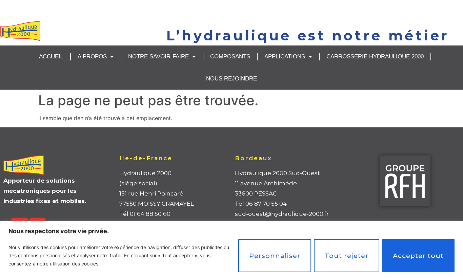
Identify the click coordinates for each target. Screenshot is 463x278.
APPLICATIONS (284, 56)
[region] (231, 249)
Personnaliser (274, 256)
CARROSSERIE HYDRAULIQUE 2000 (375, 56)
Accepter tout (418, 256)
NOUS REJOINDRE (231, 78)
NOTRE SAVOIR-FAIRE (158, 56)
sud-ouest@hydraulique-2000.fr (282, 213)
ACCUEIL (51, 56)
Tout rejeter (346, 256)
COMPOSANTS (230, 56)
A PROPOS (92, 56)
